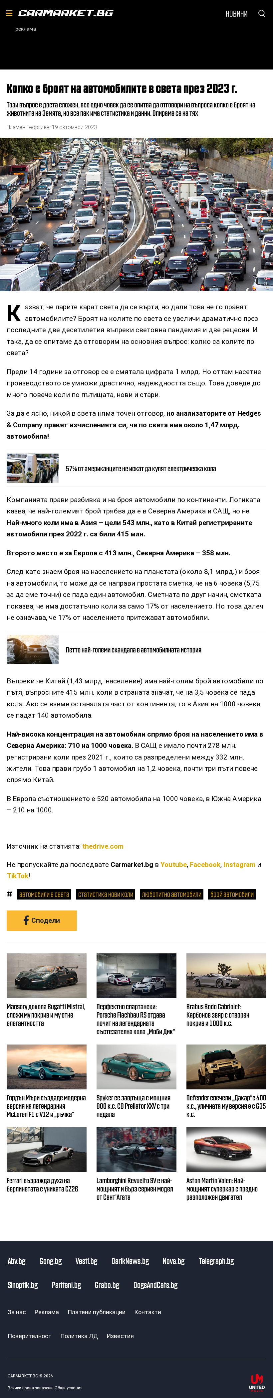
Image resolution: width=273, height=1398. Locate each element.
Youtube (173, 865)
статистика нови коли (105, 894)
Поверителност (30, 1335)
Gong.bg (51, 1260)
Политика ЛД (79, 1335)
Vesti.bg (86, 1260)
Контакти (147, 1312)
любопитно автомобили (171, 894)
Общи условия (69, 1388)
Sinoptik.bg (23, 1284)
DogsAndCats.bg (155, 1284)
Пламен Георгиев (28, 127)
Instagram (239, 865)
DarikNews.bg (130, 1260)
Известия (120, 1335)
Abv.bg (16, 1260)
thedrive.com (103, 846)
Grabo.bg (107, 1284)
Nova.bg (173, 1260)
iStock (265, 274)
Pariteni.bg (66, 1284)
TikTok (17, 876)
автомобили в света (44, 894)
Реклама (47, 1312)
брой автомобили (232, 894)
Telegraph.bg (216, 1260)
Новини (237, 13)
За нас (17, 1312)
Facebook (205, 865)
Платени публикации (97, 1312)
